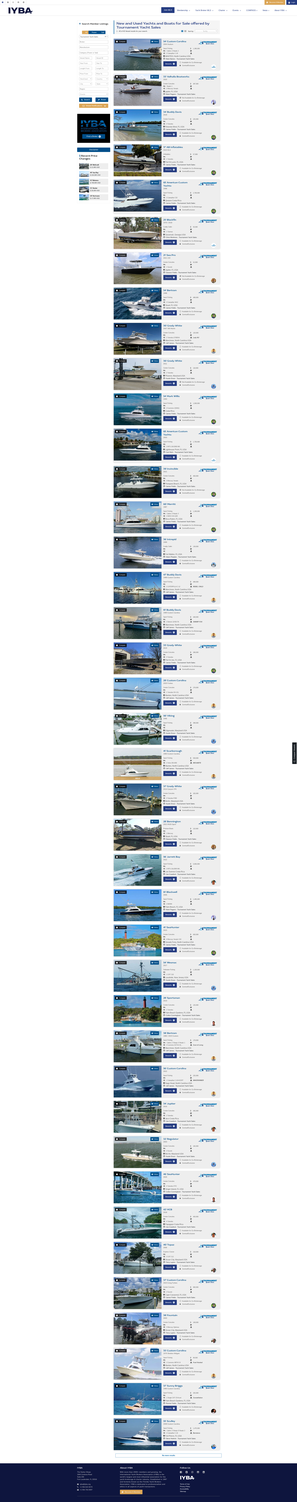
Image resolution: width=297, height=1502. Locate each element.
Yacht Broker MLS (203, 10)
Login (293, 2)
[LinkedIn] (23, 2)
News (265, 10)
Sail (102, 32)
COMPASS (251, 10)
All (86, 32)
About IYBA (279, 10)
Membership (182, 10)
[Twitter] (7, 2)
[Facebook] (2, 2)
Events (236, 10)
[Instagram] (13, 2)
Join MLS (168, 10)
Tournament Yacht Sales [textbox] (89, 37)
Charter (222, 10)
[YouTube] (18, 2)
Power (94, 32)
